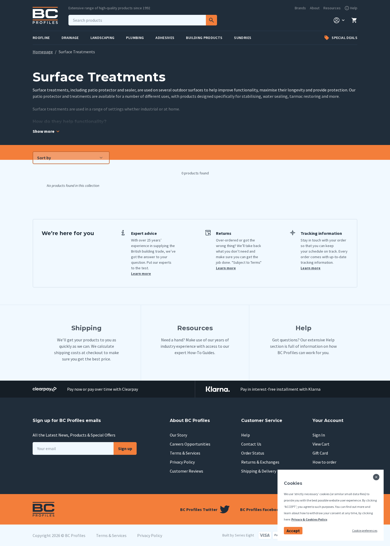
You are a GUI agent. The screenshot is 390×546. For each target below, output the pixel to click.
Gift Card (320, 453)
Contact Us (251, 444)
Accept (293, 530)
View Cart (321, 444)
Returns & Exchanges (260, 462)
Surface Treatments (77, 51)
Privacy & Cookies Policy (309, 519)
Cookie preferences (364, 530)
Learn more (141, 273)
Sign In (319, 435)
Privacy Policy (182, 462)
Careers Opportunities (190, 444)
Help (245, 435)
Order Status (252, 453)
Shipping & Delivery (258, 471)
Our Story (178, 435)
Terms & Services (185, 453)
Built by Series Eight (238, 535)
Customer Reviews (186, 471)
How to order (324, 462)
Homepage (43, 51)
